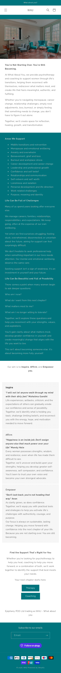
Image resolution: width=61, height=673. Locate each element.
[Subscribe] (47, 635)
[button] (6, 10)
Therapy (30, 588)
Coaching (30, 596)
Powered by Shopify (36, 668)
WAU (25, 668)
